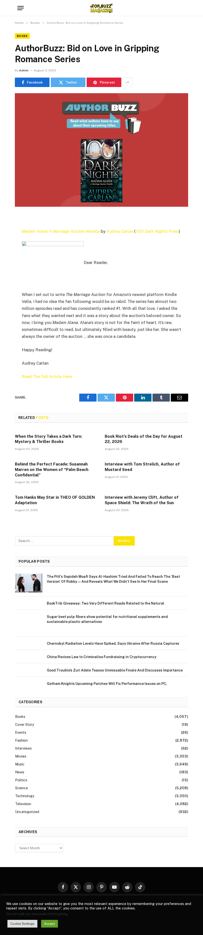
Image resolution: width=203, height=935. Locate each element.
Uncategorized (27, 812)
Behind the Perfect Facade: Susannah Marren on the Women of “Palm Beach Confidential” (51, 469)
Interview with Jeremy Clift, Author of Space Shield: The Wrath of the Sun (141, 500)
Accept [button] (49, 924)
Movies (20, 756)
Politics (21, 780)
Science (21, 788)
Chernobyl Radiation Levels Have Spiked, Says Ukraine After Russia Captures (113, 643)
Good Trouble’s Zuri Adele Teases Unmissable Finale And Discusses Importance (115, 670)
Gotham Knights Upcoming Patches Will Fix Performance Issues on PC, (107, 684)
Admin (23, 70)
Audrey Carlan (119, 231)
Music (20, 764)
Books (22, 35)
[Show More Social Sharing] (127, 82)
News (19, 772)
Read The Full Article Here (47, 376)
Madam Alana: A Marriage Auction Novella (61, 231)
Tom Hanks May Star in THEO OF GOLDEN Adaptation (55, 500)
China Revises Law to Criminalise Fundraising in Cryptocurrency (101, 657)
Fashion (21, 740)
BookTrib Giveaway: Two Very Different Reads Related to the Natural (105, 603)
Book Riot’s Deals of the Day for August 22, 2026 (143, 439)
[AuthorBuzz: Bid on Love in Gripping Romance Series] (101, 149)
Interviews (23, 748)
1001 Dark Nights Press (157, 231)
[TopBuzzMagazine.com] (101, 8)
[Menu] (20, 8)
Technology (24, 796)
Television (23, 804)
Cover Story (24, 725)
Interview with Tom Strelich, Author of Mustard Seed (142, 467)
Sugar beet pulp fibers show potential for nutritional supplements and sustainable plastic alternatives (107, 619)
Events (20, 732)
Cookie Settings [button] (22, 924)
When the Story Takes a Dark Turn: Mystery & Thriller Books (48, 439)
